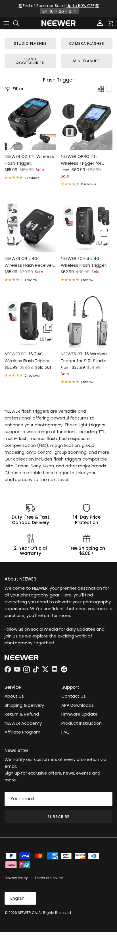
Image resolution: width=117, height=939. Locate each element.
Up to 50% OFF (80, 6)
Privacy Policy (16, 877)
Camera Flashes (86, 43)
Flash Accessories (30, 61)
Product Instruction (81, 723)
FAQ (65, 732)
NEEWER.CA (27, 912)
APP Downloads (77, 705)
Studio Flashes (30, 43)
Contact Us (73, 696)
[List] (109, 88)
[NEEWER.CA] (58, 23)
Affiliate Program (22, 732)
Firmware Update (79, 714)
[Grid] (100, 88)
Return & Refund (22, 714)
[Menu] (6, 23)
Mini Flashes (86, 61)
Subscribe (58, 816)
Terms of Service (48, 877)
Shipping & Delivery (24, 705)
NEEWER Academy (23, 723)
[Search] (18, 23)
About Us (14, 696)
